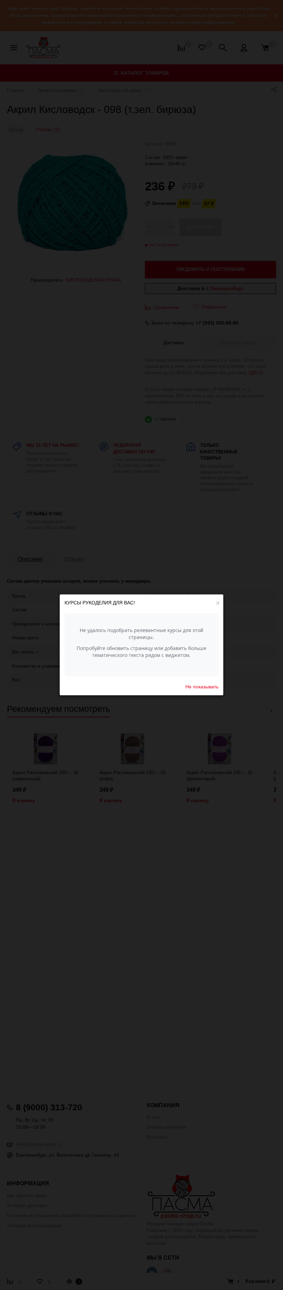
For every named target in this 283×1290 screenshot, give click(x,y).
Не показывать (201, 686)
